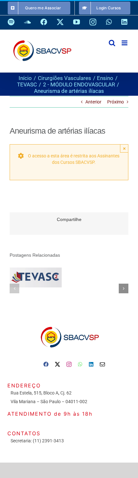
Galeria (45, 277)
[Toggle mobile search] (112, 43)
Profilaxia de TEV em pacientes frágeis (27, 277)
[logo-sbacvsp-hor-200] (69, 325)
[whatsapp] (80, 364)
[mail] (102, 364)
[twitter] (57, 364)
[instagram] (69, 364)
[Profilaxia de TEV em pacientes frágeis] (36, 277)
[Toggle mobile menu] (125, 43)
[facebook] (45, 364)
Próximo (115, 101)
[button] (14, 288)
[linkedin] (91, 364)
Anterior (93, 101)
